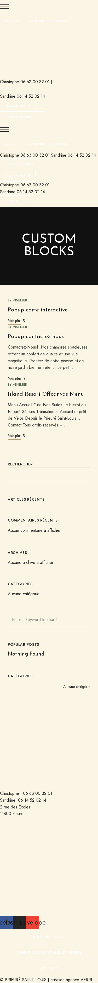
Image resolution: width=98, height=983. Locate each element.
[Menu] (4, 6)
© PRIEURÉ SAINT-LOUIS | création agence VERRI (46, 980)
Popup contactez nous (36, 336)
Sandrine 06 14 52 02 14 (22, 96)
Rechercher (20, 464)
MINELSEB (20, 300)
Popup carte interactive (38, 310)
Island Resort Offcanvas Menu (46, 394)
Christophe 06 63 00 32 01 (25, 82)
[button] (18, 105)
